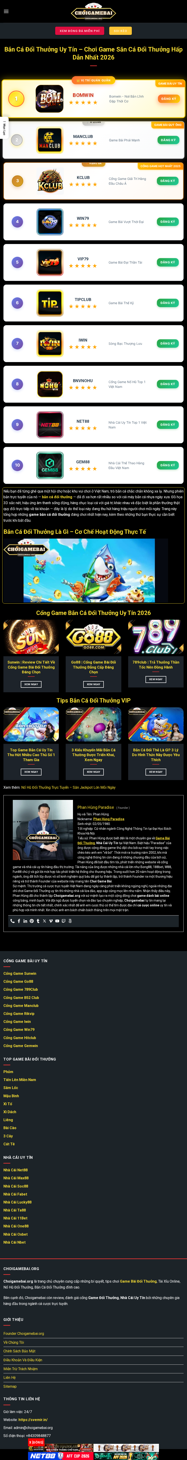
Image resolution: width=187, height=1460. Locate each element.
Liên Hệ (9, 1377)
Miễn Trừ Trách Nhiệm (20, 1369)
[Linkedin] (25, 921)
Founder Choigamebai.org (23, 1333)
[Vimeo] (51, 921)
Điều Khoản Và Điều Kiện (22, 1360)
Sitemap (10, 1386)
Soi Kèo (120, 31)
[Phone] (12, 921)
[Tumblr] (38, 921)
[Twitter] (44, 921)
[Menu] (6, 11)
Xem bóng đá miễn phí (80, 31)
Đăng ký (168, 98)
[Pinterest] (32, 921)
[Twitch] (64, 921)
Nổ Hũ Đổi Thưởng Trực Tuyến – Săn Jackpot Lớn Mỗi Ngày (68, 787)
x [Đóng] (36, 1442)
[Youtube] (57, 921)
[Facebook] (19, 921)
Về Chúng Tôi (13, 1342)
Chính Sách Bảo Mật (19, 1351)
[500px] (70, 921)
